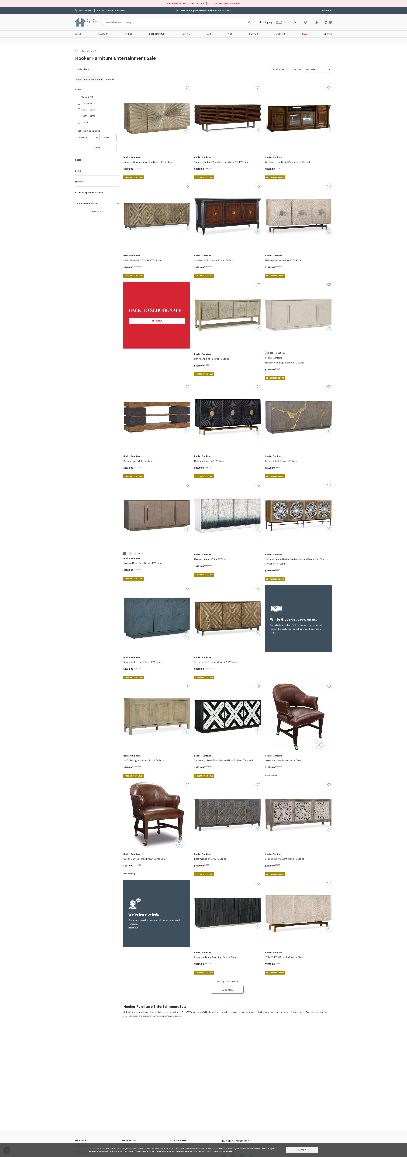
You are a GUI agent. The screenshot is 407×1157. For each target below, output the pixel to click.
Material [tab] (79, 181)
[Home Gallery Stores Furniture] (86, 22)
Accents (280, 34)
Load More (228, 989)
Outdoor (254, 34)
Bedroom (103, 34)
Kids (230, 34)
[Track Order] (316, 22)
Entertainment (157, 34)
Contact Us (326, 10)
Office (186, 34)
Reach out (133, 927)
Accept (302, 1150)
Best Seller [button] (311, 69)
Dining (128, 34)
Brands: (79, 79)
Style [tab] (78, 170)
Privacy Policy (191, 1151)
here (230, 1151)
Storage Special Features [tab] (89, 192)
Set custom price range (89, 130)
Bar (209, 34)
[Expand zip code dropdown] (285, 22)
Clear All (110, 79)
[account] (294, 22)
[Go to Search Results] (249, 22)
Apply (97, 147)
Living (78, 34)
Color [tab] (78, 159)
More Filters (97, 211)
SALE (304, 34)
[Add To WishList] (187, 88)
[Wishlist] (305, 22)
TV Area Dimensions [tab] (86, 203)
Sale (77, 51)
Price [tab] (78, 89)
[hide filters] (82, 69)
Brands (328, 34)
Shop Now (157, 320)
